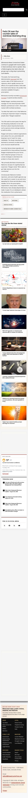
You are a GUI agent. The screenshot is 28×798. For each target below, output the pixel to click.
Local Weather (18, 743)
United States (8, 204)
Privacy (16, 760)
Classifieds (5, 759)
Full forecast (5, 473)
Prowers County (19, 727)
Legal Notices (6, 746)
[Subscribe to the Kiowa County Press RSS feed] (14, 525)
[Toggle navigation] (4, 14)
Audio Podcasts (7, 757)
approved (13, 79)
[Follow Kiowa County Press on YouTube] (19, 525)
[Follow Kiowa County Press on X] (4, 525)
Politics (4, 728)
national (15, 200)
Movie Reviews (6, 754)
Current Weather (19, 736)
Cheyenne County (19, 725)
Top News (5, 722)
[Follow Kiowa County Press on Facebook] (9, 525)
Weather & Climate (19, 739)
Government (6, 736)
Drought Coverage (19, 741)
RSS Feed (17, 754)
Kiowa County (18, 722)
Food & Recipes (7, 752)
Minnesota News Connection (12, 208)
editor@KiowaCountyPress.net (12, 776)
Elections (5, 731)
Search (16, 752)
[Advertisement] (14, 590)
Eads (16, 729)
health (6, 200)
